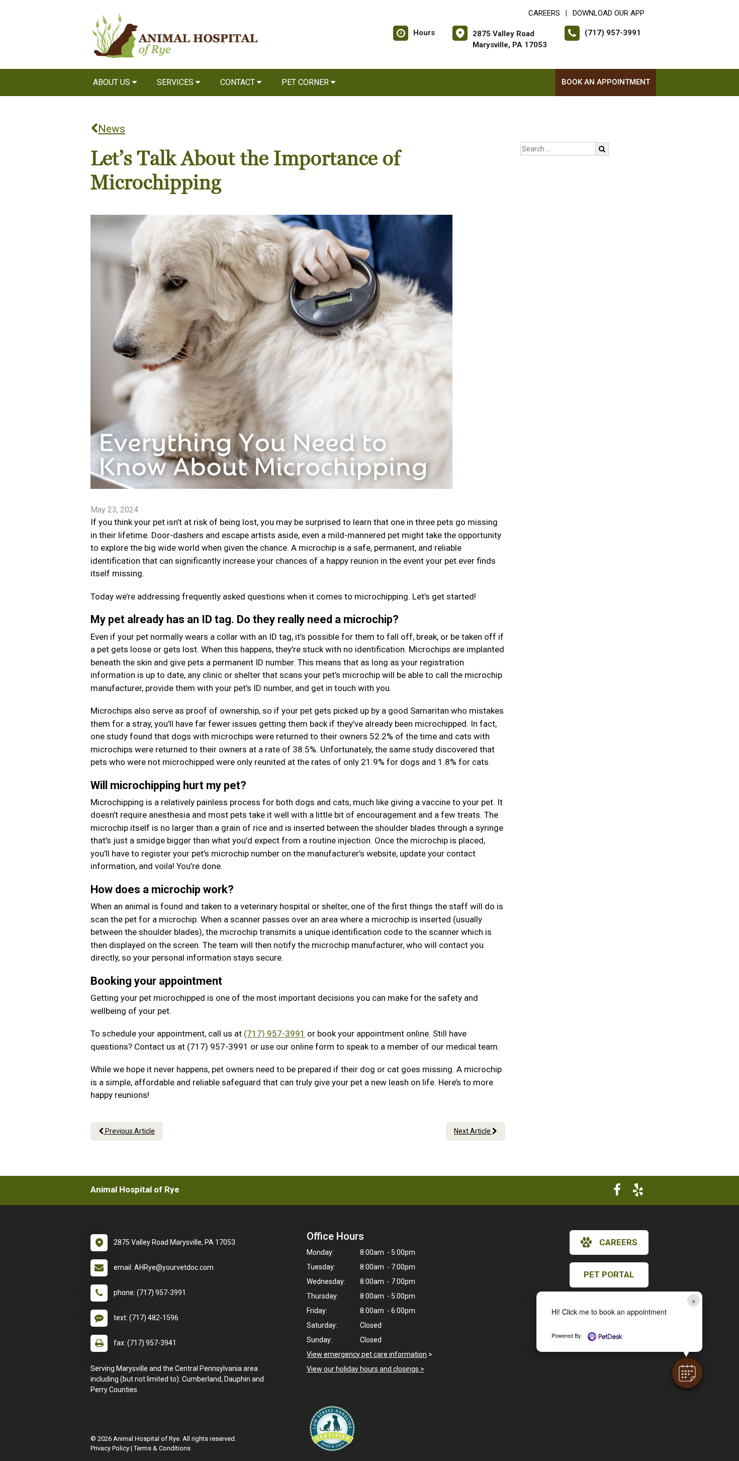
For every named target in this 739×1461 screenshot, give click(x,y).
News (111, 129)
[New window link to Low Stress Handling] (334, 1428)
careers (618, 1242)
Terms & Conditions (162, 1448)
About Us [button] (112, 82)
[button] (687, 1373)
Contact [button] (238, 82)
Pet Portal (609, 1274)
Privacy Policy (109, 1448)
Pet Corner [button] (306, 82)
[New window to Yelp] (638, 1192)
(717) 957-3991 (274, 1033)
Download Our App (608, 13)
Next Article (473, 1131)
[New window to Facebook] (617, 1192)
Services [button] (176, 82)
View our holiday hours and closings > (365, 1369)
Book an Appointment (606, 82)
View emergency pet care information (367, 1354)
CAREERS (544, 13)
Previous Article (129, 1131)
